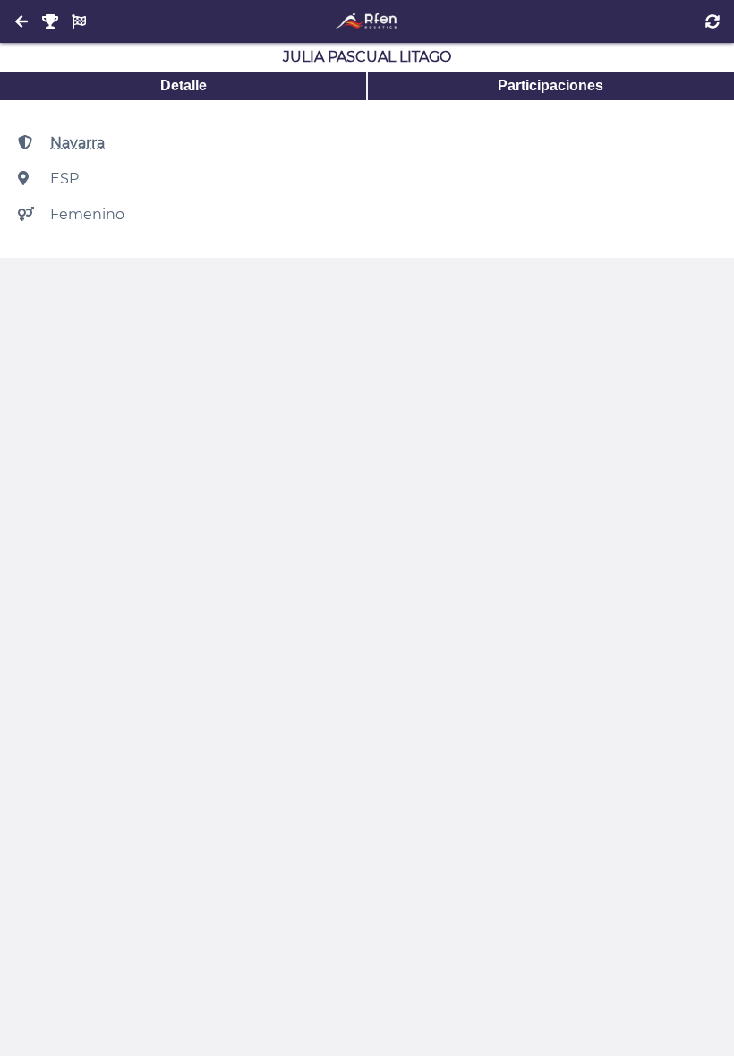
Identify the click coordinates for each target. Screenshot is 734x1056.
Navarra (77, 142)
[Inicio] (366, 21)
